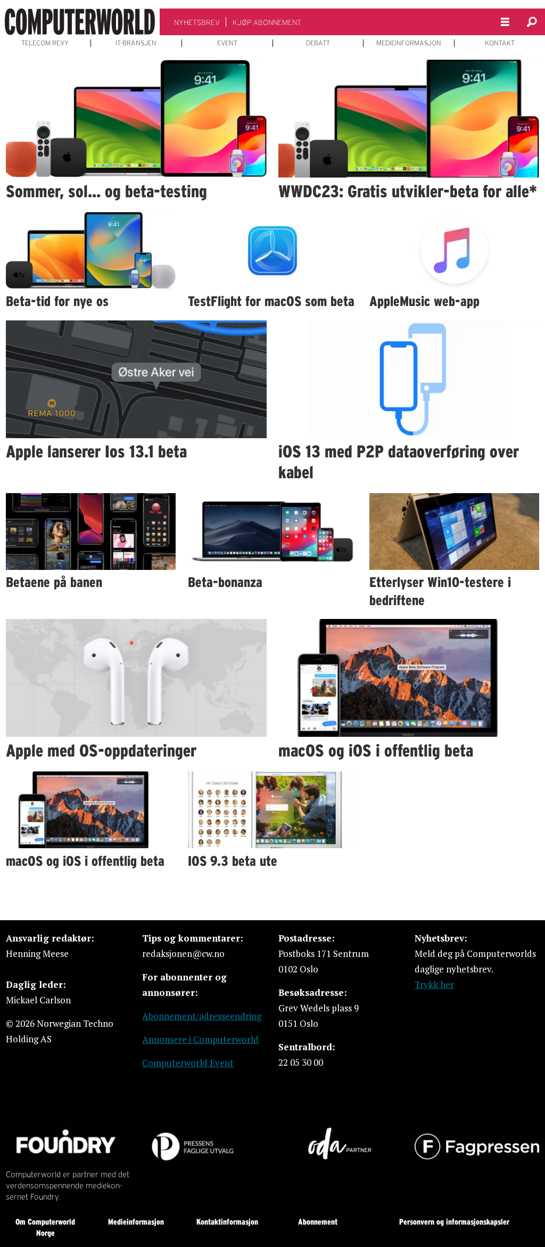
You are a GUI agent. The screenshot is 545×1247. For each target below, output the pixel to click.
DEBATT (318, 43)
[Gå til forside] (80, 22)
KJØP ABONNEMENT (267, 22)
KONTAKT (500, 43)
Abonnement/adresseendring (201, 1016)
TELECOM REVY (45, 43)
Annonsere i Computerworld (200, 1039)
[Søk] (531, 22)
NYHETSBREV (197, 22)
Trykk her (434, 984)
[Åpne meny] (505, 22)
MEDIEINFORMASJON (408, 43)
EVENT (227, 43)
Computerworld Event (188, 1063)
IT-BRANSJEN (135, 43)
